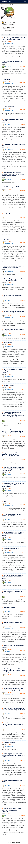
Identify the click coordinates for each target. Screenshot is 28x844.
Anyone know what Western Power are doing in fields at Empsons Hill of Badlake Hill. (11, 454)
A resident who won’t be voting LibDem (12, 119)
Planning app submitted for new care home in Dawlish (13, 312)
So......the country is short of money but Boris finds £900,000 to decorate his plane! (12, 724)
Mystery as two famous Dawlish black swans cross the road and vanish (12, 576)
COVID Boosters (8, 342)
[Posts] (6, 35)
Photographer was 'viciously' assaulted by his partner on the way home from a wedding (13, 174)
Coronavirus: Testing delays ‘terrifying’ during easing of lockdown (11, 810)
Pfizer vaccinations (9, 607)
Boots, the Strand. (9, 106)
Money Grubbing (8, 385)
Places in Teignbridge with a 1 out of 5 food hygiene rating (13, 279)
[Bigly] (8, 12)
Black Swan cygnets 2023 (11, 187)
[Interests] (17, 35)
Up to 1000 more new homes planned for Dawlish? (11, 514)
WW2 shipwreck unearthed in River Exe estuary (12, 592)
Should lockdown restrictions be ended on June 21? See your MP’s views (13, 533)
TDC (4, 501)
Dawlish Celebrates (9, 742)
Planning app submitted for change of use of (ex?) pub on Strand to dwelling (13, 670)
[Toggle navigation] (25, 1)
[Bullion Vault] (8, 26)
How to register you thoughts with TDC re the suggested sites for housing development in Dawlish (13, 431)
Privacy (13, 842)
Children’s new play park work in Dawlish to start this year (13, 266)
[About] (2, 35)
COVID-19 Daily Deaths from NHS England (13, 646)
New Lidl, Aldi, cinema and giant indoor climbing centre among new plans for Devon (13, 468)
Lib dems (6, 239)
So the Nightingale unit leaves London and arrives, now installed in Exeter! (13, 755)
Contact (18, 842)
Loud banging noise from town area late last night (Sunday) (12, 689)
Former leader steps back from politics (12, 61)
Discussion (8, 66)
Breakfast (6, 79)
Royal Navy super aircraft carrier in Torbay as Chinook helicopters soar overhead (13, 484)
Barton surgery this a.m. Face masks (12, 781)
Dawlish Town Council (10, 214)
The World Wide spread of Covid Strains (12, 623)
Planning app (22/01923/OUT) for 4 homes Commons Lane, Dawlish (13, 38)
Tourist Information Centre (11, 548)
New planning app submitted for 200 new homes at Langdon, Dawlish (13, 709)
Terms (9, 842)
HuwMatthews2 (9, 43)
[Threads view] (25, 35)
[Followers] (13, 35)
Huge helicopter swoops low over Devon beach (13, 330)
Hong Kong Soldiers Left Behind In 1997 (13, 144)
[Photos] (9, 35)
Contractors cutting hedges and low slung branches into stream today (12, 370)
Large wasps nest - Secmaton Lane (12, 296)
